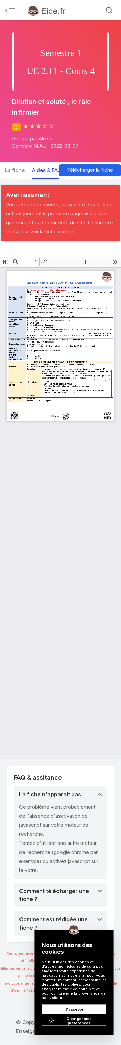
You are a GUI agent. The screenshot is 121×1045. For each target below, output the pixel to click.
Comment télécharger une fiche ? (54, 895)
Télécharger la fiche (90, 170)
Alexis (45, 138)
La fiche (15, 170)
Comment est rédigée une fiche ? (53, 923)
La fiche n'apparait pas (50, 794)
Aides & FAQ (47, 170)
